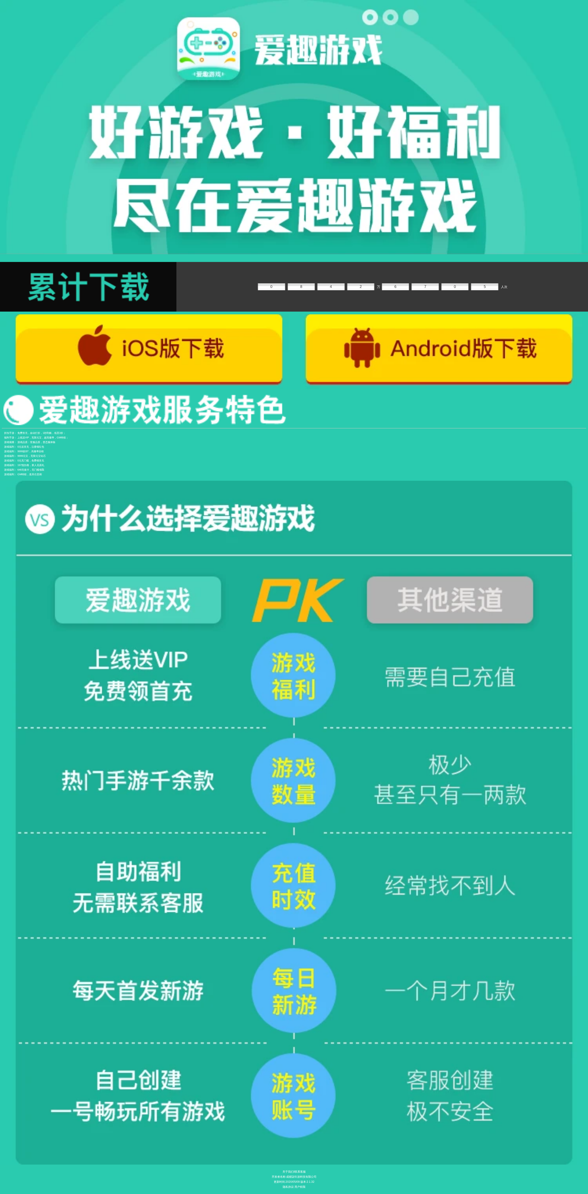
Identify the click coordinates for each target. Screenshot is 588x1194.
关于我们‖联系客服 (294, 1171)
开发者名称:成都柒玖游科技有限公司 (294, 1176)
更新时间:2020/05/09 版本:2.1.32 (294, 1181)
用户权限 (299, 1186)
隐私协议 (288, 1186)
